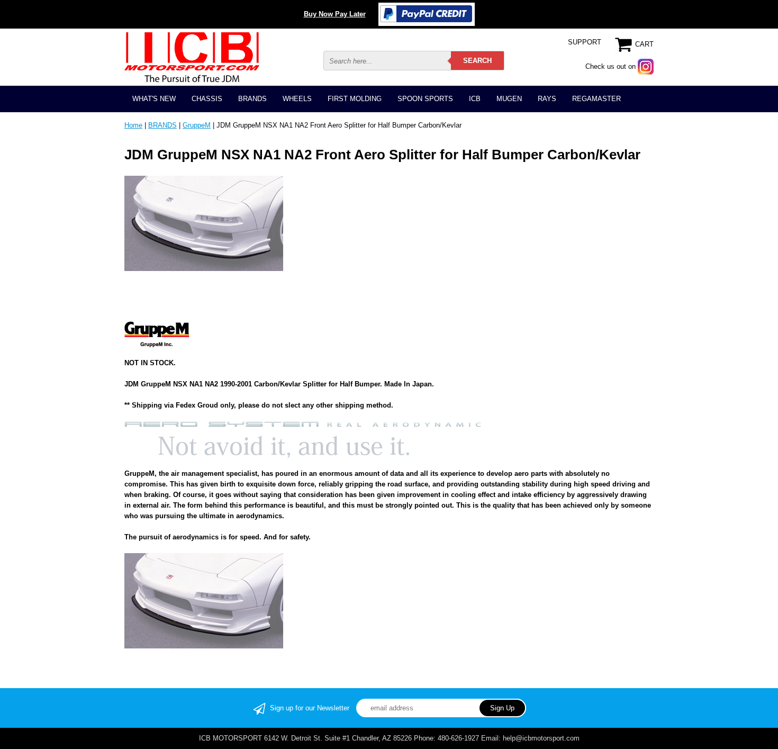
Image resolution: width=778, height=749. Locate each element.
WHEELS (297, 99)
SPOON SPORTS (425, 99)
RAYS (547, 99)
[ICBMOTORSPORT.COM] (191, 57)
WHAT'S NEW (154, 99)
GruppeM (197, 125)
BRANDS (252, 99)
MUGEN (509, 99)
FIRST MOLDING (355, 99)
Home (133, 125)
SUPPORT (584, 42)
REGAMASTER (596, 99)
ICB (475, 99)
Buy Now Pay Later (335, 14)
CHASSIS (207, 99)
